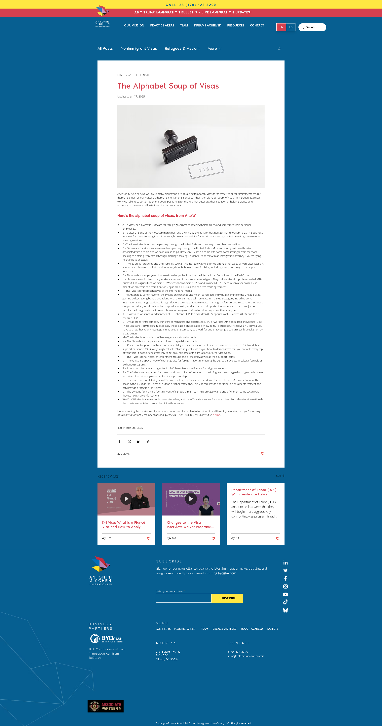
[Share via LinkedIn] (139, 441)
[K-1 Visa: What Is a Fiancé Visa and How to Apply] (126, 499)
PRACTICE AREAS (184, 629)
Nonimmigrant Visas (139, 48)
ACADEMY (257, 628)
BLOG (244, 628)
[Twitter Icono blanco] (285, 570)
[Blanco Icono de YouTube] (285, 594)
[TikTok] (285, 602)
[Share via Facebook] (119, 441)
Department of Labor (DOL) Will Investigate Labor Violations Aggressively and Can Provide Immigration (254, 492)
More (212, 48)
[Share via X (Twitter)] (129, 441)
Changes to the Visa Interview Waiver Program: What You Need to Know (189, 524)
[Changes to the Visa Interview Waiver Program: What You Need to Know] (191, 499)
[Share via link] (148, 441)
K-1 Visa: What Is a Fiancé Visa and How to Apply (123, 524)
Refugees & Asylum (182, 48)
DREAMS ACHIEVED (225, 628)
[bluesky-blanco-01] (285, 610)
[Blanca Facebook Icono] (285, 578)
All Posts (105, 48)
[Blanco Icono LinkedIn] (285, 562)
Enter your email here (169, 591)
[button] (279, 48)
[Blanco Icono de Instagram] (285, 586)
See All (280, 476)
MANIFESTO (163, 629)
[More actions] (262, 74)
